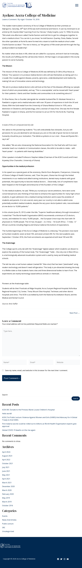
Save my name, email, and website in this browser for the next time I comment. (36, 370)
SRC (3, 527)
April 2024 (6, 452)
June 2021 (6, 471)
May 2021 (6, 475)
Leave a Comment (9, 19)
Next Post (75, 313)
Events (4, 516)
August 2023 (7, 456)
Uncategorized (8, 531)
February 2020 (8, 494)
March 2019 (7, 502)
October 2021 (7, 463)
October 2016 (7, 505)
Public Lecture (7, 524)
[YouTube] (68, 559)
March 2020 (7, 490)
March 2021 (7, 482)
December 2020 (8, 486)
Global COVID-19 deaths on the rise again (18, 430)
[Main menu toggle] (77, 5)
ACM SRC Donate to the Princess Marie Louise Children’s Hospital (28, 410)
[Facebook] (58, 559)
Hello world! (7, 413)
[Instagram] (64, 559)
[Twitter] (61, 559)
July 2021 (5, 467)
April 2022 (6, 459)
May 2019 (6, 498)
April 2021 (6, 479)
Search (5, 395)
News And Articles (9, 520)
